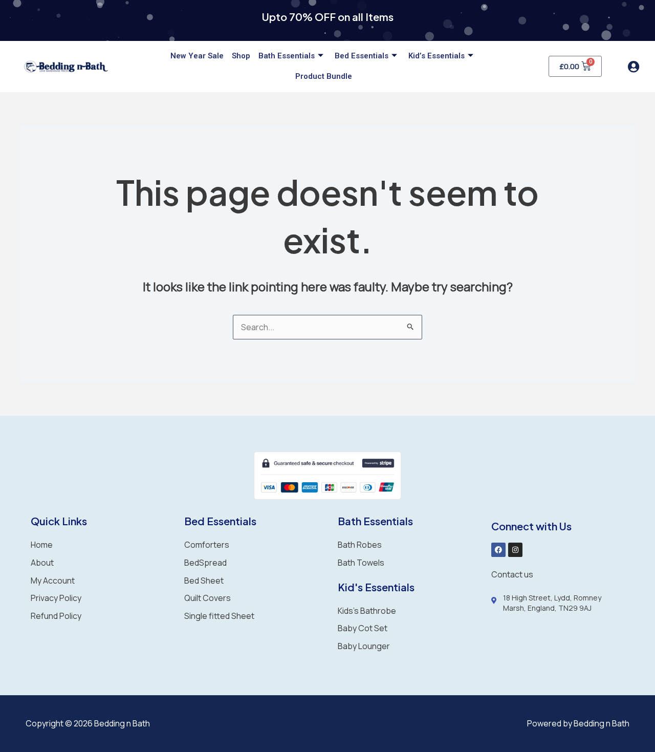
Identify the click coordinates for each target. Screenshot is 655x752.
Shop (241, 55)
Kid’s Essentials (436, 55)
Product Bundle (323, 76)
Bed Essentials (361, 55)
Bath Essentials (286, 55)
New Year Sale (197, 55)
